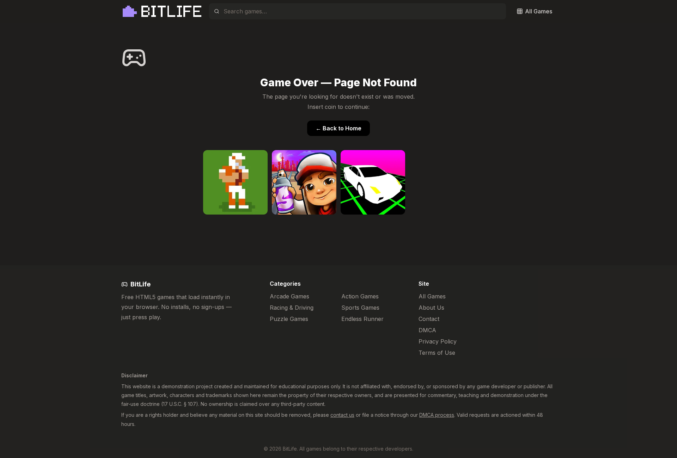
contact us (342, 415)
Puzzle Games (289, 318)
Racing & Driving (291, 307)
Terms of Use (437, 352)
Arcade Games (289, 296)
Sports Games (360, 307)
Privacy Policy (438, 341)
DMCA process (436, 415)
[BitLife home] (161, 11)
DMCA (427, 330)
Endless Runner (362, 318)
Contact (429, 318)
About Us (431, 307)
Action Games (360, 296)
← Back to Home (338, 128)
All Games (432, 296)
